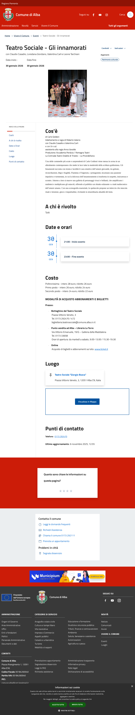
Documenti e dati (9, 643)
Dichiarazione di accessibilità (81, 671)
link (90, 699)
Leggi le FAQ (40, 668)
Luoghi (104, 644)
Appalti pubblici (42, 636)
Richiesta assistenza (44, 671)
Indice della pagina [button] (16, 126)
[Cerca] (130, 14)
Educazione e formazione (79, 621)
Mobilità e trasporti (43, 647)
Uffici (4, 629)
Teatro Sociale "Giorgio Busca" (70, 374)
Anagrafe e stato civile (45, 621)
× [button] (132, 686)
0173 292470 (61, 436)
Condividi (105, 48)
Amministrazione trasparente (81, 660)
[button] (67, 710)
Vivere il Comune (22, 35)
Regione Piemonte (10, 3)
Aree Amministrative (11, 625)
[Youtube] (99, 14)
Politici (5, 636)
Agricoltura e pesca (76, 643)
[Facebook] (92, 14)
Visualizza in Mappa (87, 401)
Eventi (36, 35)
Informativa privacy (76, 664)
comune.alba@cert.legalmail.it (15, 682)
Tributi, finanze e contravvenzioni (83, 628)
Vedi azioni (119, 48)
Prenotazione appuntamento (47, 660)
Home (7, 35)
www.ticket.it (101, 349)
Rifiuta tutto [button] (77, 704)
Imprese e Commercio (44, 632)
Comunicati (106, 625)
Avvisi (104, 629)
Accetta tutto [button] (58, 704)
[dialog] (67, 699)
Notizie (104, 621)
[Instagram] (105, 14)
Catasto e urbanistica (44, 640)
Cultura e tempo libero (45, 625)
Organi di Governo (10, 621)
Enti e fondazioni (9, 632)
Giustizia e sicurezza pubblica (81, 625)
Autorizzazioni (74, 639)
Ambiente (72, 632)
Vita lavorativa (41, 629)
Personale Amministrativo (13, 640)
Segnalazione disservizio (46, 664)
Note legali (73, 668)
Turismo (38, 643)
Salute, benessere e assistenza (81, 636)
